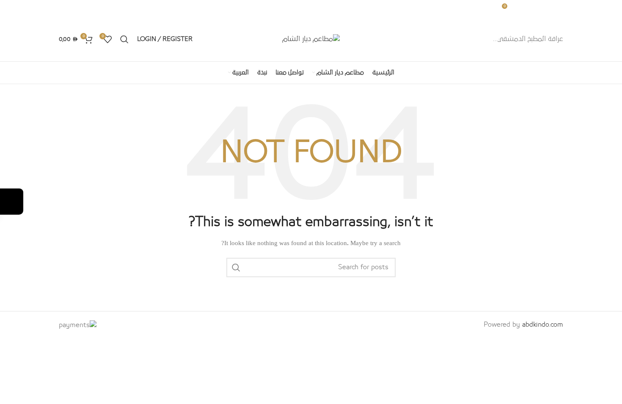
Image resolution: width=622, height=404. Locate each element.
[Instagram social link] (97, 8)
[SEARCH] (236, 267)
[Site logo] (311, 38)
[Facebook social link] (108, 8)
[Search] (124, 39)
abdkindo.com (542, 325)
